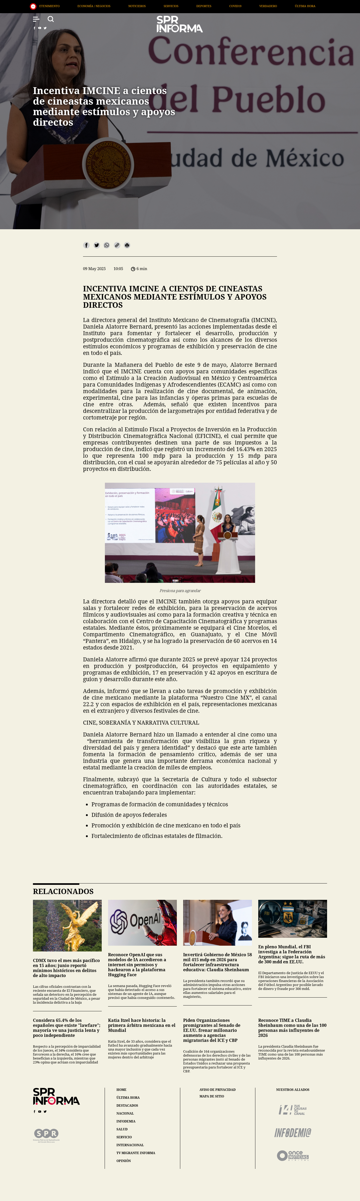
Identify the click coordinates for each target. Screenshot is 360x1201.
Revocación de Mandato (267, 6)
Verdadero (151, 6)
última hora (128, 1097)
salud (122, 1129)
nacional (125, 1113)
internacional (130, 1145)
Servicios (54, 6)
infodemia (125, 1121)
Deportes (86, 6)
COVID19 (118, 6)
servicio (124, 1137)
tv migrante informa (135, 1153)
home (121, 1089)
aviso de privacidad (218, 1090)
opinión (123, 1161)
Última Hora (188, 6)
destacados (127, 1105)
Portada (223, 6)
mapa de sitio (212, 1096)
